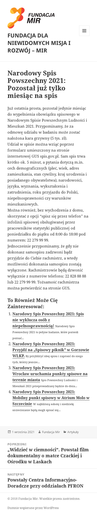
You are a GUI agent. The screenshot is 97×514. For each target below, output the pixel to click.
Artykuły (73, 432)
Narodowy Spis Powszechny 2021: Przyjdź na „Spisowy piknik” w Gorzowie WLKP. (50, 349)
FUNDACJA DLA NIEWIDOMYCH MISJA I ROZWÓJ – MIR (39, 42)
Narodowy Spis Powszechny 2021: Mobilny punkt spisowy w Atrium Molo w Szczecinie (51, 397)
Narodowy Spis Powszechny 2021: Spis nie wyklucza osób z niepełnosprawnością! (48, 319)
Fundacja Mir (51, 432)
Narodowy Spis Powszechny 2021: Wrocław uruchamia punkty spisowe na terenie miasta (50, 373)
